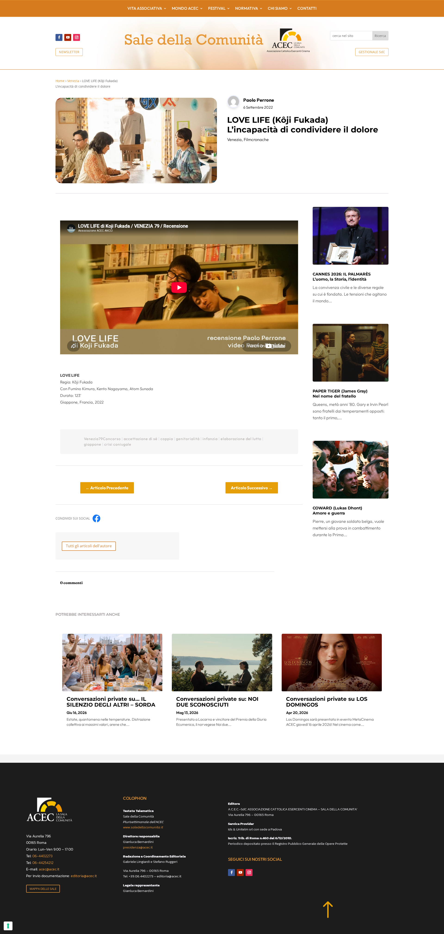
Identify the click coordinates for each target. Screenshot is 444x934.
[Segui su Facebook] (59, 37)
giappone (92, 444)
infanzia (210, 438)
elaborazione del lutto (241, 438)
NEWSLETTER (69, 52)
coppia (166, 438)
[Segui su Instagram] (76, 37)
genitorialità (188, 438)
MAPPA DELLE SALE (43, 889)
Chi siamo (278, 9)
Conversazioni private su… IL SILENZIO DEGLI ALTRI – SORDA (111, 702)
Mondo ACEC (185, 9)
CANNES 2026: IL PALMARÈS (342, 277)
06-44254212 (42, 862)
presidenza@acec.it (138, 847)
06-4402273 (42, 856)
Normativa (246, 9)
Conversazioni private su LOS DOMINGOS (326, 702)
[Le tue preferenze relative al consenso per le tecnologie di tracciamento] (8, 926)
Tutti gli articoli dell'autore (89, 545)
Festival (216, 9)
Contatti (307, 9)
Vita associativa (144, 9)
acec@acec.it (49, 869)
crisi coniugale (117, 444)
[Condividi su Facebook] (96, 518)
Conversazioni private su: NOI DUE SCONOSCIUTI (217, 702)
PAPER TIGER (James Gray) (340, 393)
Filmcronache (256, 139)
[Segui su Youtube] (67, 37)
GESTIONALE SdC (372, 52)
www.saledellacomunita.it (143, 827)
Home (60, 81)
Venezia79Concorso (102, 438)
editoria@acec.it (84, 876)
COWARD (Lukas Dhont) (337, 510)
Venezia (73, 81)
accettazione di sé (140, 438)
